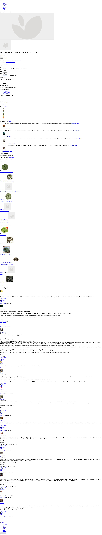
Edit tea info (5, 75)
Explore (4, 5)
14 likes (1, 299)
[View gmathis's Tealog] (1, 362)
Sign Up (4, 8)
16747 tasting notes (8, 128)
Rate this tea (8, 62)
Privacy (4, 530)
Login (1, 303)
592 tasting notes (9, 151)
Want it (6, 102)
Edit (1, 301)
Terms (4, 529)
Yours (1, 298)
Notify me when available (5, 89)
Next (3, 520)
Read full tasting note (75, 123)
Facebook (4, 527)
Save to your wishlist (6, 92)
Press (3, 525)
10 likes (1, 358)
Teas (3, 2)
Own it (5, 106)
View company (11, 157)
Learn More (5, 7)
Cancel (5, 57)
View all (9, 121)
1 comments (2, 359)
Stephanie (2, 389)
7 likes (1, 446)
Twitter (4, 528)
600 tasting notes (12, 143)
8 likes (1, 384)
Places (4, 3)
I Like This (4, 298)
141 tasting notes (8, 136)
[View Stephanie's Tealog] (1, 388)
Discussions (5, 4)
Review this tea (5, 91)
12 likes (1, 426)
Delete (1, 364)
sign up (5, 303)
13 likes (1, 411)
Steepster (1, 0)
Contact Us (4, 531)
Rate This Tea (12, 62)
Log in (4, 9)
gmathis (1, 363)
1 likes (1, 468)
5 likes (1, 488)
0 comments (2, 300)
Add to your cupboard (6, 93)
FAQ (3, 526)
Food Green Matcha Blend (7, 64)
